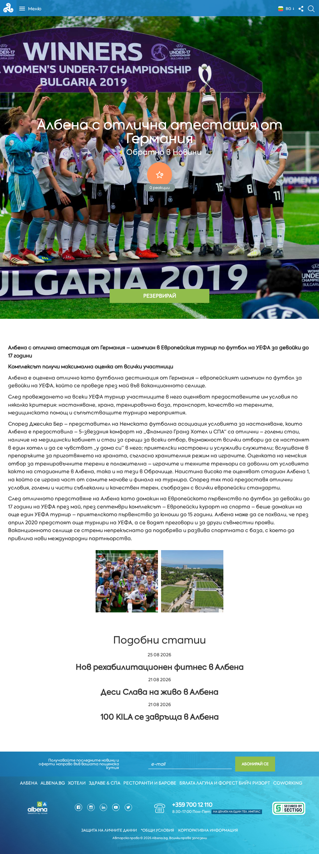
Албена (28, 783)
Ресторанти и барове (149, 783)
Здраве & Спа (104, 783)
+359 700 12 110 (192, 805)
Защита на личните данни (109, 830)
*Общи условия (157, 830)
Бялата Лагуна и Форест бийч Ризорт (224, 783)
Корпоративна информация (208, 830)
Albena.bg (52, 783)
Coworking (287, 783)
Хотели (77, 783)
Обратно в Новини (164, 152)
